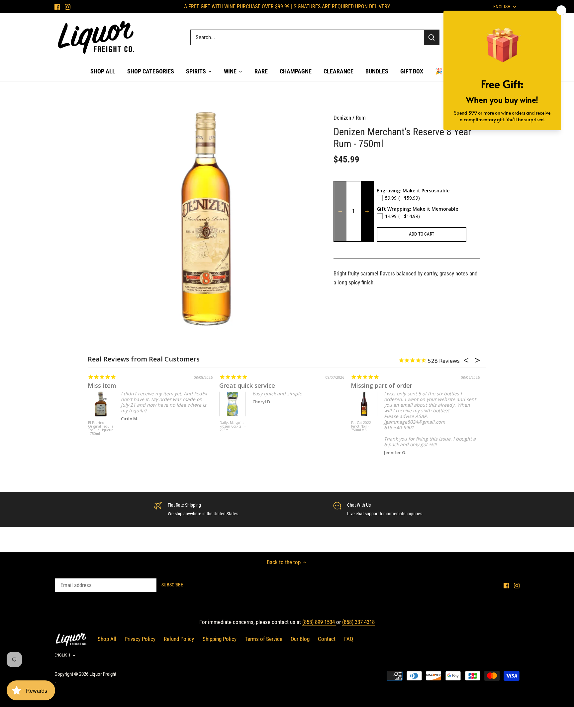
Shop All (107, 639)
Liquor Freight (102, 674)
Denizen (342, 117)
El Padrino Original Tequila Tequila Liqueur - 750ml (100, 428)
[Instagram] (67, 7)
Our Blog (300, 639)
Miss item (102, 385)
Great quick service (247, 385)
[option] (206, 218)
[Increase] (367, 211)
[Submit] (431, 37)
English (62, 655)
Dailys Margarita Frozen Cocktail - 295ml (232, 426)
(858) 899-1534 (319, 622)
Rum (361, 117)
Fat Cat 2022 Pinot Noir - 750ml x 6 (361, 426)
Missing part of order (381, 385)
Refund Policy (179, 639)
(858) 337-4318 (358, 622)
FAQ (348, 639)
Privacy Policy (140, 639)
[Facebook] (57, 7)
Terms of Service (263, 639)
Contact (326, 639)
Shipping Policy (220, 639)
